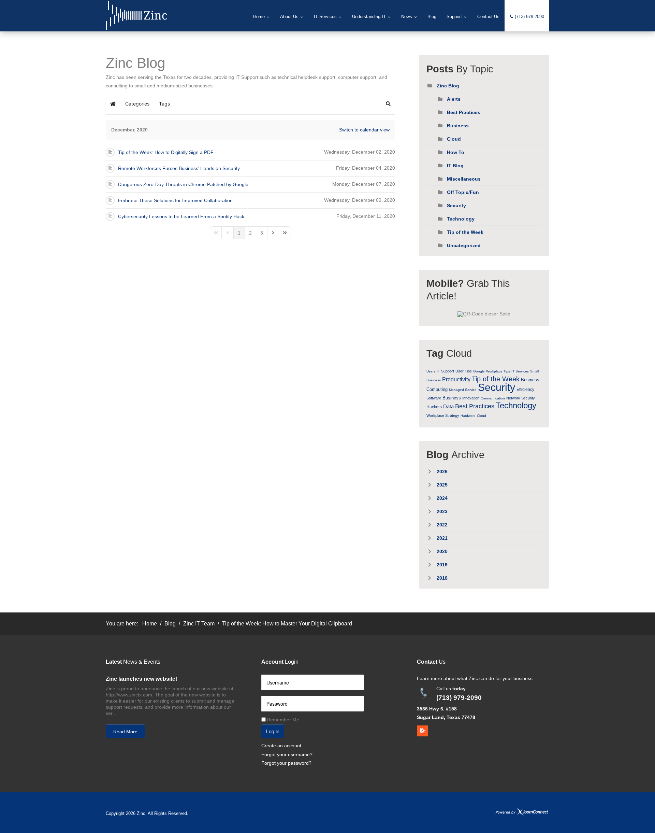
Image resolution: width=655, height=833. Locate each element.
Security (456, 205)
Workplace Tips (498, 371)
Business (458, 125)
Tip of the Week (465, 232)
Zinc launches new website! (141, 679)
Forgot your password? (286, 763)
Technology (461, 219)
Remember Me (283, 719)
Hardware (468, 416)
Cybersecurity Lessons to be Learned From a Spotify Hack (181, 216)
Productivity (456, 379)
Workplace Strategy (442, 415)
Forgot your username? (286, 754)
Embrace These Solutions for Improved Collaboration (175, 200)
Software (433, 398)
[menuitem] (261, 16)
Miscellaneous (464, 179)
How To (455, 152)
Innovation (470, 398)
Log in (272, 731)
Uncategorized (464, 245)
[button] (388, 103)
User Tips (463, 371)
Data (448, 406)
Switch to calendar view (364, 129)
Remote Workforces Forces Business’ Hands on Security (179, 168)
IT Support (445, 371)
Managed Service (463, 390)
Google (479, 371)
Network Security (520, 398)
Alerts (454, 99)
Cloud (454, 139)
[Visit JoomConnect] (522, 812)
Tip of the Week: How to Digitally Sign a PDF (166, 152)
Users (430, 371)
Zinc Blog (448, 85)
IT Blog (455, 165)
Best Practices (463, 112)
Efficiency (525, 389)
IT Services (520, 371)
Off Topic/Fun (463, 192)
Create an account (281, 745)
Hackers (434, 407)
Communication (493, 398)
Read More (125, 731)
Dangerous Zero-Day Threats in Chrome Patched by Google (183, 184)
